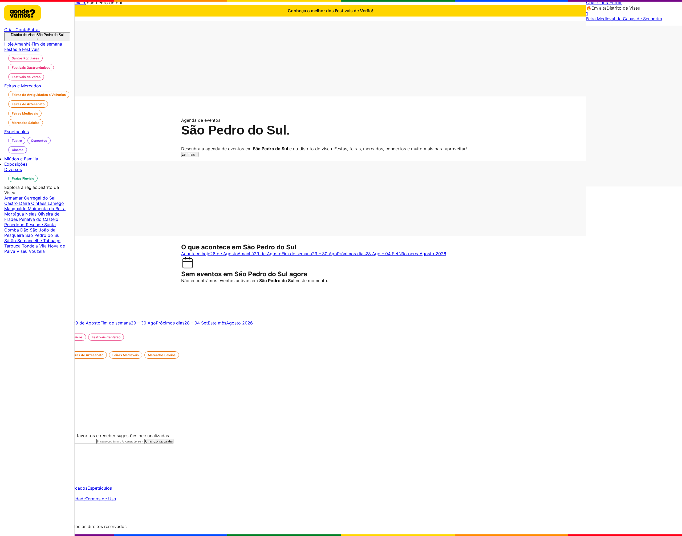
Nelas (31, 214)
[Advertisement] (330, 58)
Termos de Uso (101, 498)
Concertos (39, 141)
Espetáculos (99, 488)
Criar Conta (598, 2)
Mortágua (14, 214)
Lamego (56, 203)
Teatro (17, 141)
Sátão (10, 240)
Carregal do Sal (39, 198)
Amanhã (22, 44)
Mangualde (16, 208)
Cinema (17, 150)
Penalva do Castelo (38, 219)
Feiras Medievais (25, 113)
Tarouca (13, 246)
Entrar (616, 2)
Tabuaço (51, 240)
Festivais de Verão (26, 77)
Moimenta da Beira (47, 208)
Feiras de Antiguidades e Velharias (39, 95)
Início (80, 2)
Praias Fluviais (23, 178)
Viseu (23, 251)
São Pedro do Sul (42, 235)
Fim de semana (47, 44)
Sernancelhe (30, 240)
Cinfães (39, 203)
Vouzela (37, 251)
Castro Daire (17, 203)
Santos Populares (25, 58)
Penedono (15, 224)
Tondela (30, 246)
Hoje (9, 44)
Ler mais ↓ (190, 154)
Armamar (14, 198)
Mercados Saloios (25, 123)
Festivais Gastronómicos (31, 68)
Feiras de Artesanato (28, 104)
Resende (35, 224)
